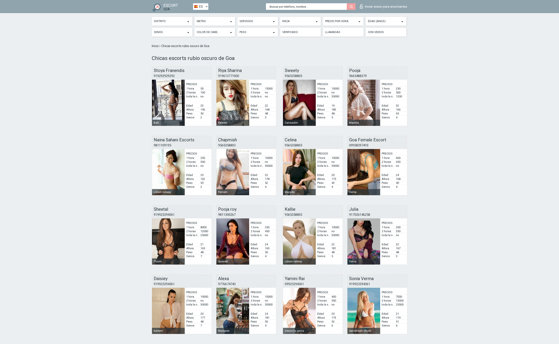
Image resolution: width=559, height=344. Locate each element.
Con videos (376, 32)
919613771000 (228, 76)
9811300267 (227, 215)
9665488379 (358, 76)
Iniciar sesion (386, 6)
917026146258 (359, 215)
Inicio (155, 46)
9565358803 (293, 76)
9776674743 (227, 284)
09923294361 (294, 284)
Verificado (290, 32)
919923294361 (164, 215)
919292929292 (164, 76)
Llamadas (332, 32)
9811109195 (162, 145)
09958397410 (358, 145)
